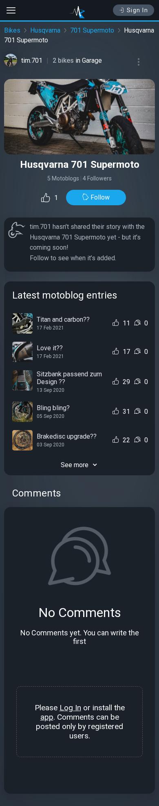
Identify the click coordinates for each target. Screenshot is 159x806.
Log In (70, 707)
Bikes (12, 30)
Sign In (137, 10)
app (46, 717)
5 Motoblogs (63, 178)
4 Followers (97, 178)
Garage (92, 60)
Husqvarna (45, 30)
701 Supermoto (92, 30)
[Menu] (138, 62)
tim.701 (31, 60)
